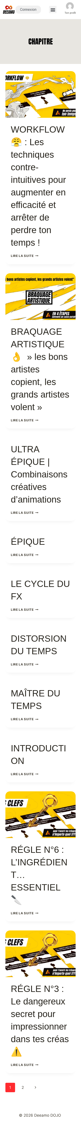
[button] (52, 9)
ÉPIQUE (28, 542)
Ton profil (70, 12)
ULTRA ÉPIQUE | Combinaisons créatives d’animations (39, 474)
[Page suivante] (35, 1087)
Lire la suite (24, 256)
